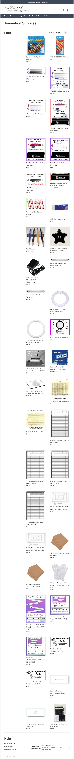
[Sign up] (67, 748)
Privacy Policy (8, 746)
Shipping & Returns (10, 749)
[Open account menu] (63, 10)
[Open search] (59, 10)
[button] (59, 33)
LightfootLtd (12, 756)
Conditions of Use (9, 743)
